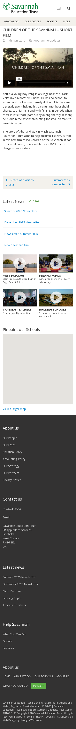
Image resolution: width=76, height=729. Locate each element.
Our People (10, 438)
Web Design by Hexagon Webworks (22, 720)
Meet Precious (12, 591)
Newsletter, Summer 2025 (21, 234)
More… (67, 21)
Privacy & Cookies (45, 716)
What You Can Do (14, 634)
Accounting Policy (14, 459)
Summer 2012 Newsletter (60, 182)
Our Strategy (11, 466)
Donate (52, 21)
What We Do (11, 21)
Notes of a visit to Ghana (20, 182)
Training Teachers (14, 605)
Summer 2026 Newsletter (20, 211)
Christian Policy (12, 452)
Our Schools (33, 21)
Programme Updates (47, 40)
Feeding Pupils (12, 598)
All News (34, 200)
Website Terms (24, 716)
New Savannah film (16, 245)
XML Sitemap (64, 716)
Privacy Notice (12, 480)
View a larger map (14, 409)
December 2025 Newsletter (22, 222)
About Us (63, 676)
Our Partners (11, 473)
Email (6, 517)
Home (6, 676)
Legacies (8, 648)
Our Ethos (9, 445)
